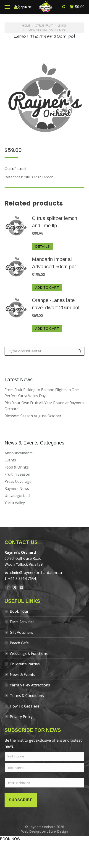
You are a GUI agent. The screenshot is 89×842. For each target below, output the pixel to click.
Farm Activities (22, 621)
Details (42, 246)
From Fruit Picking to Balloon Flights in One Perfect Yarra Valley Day (42, 392)
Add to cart (47, 287)
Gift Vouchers (21, 632)
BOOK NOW (10, 839)
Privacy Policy (21, 716)
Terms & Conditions (27, 695)
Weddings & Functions (29, 653)
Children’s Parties (25, 663)
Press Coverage (18, 481)
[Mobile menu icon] (7, 7)
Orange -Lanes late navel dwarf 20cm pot (56, 303)
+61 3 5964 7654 (22, 578)
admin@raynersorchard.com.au (35, 572)
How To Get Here (24, 706)
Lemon (47, 177)
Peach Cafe (19, 642)
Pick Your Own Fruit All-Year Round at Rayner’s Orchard (44, 405)
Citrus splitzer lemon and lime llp (54, 221)
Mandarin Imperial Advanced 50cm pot (54, 262)
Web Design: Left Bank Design (44, 831)
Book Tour (19, 611)
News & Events (22, 674)
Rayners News (17, 488)
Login (22, 7)
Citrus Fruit (32, 177)
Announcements (19, 452)
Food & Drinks (17, 467)
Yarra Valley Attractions (30, 685)
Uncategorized (17, 495)
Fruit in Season (17, 474)
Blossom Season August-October (33, 415)
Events (10, 460)
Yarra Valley (15, 502)
